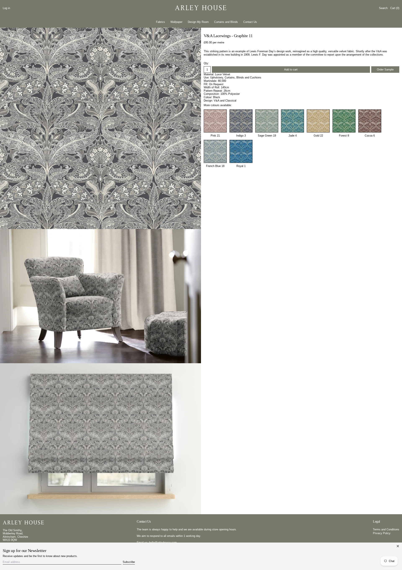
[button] (383, 8)
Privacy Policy (381, 533)
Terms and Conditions (386, 529)
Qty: (206, 63)
